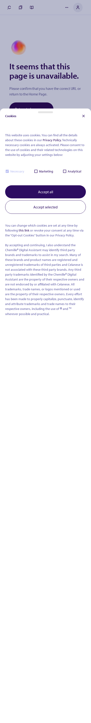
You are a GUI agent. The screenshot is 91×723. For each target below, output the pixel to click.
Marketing (46, 171)
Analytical (74, 171)
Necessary (17, 171)
